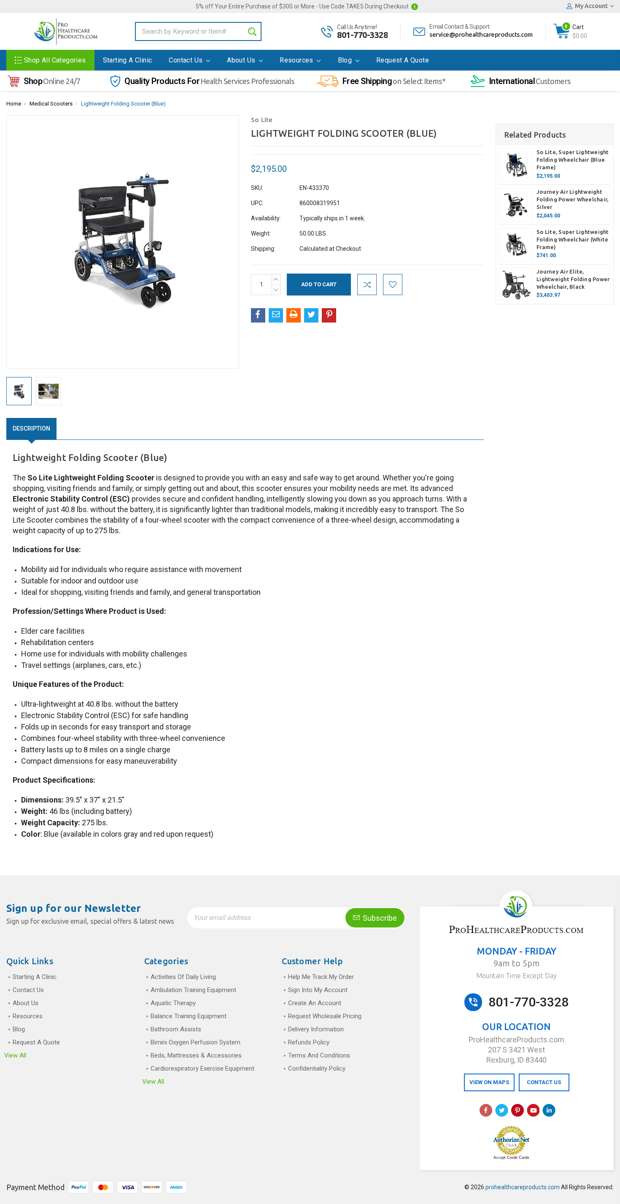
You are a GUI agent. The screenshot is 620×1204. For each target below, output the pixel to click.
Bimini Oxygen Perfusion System (195, 1042)
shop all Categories (55, 60)
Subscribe (379, 918)
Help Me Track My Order (321, 977)
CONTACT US (544, 1082)
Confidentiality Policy (316, 1068)
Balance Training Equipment (188, 1016)
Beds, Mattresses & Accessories (196, 1055)
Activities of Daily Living (183, 977)
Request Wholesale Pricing (324, 1016)
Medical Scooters (51, 103)
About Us (242, 60)
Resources (297, 60)
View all (15, 1055)
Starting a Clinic (127, 60)
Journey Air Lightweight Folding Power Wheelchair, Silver (572, 199)
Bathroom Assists (176, 1029)
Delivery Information (316, 1029)
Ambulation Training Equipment (193, 990)
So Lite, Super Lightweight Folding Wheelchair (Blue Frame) (572, 159)
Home (13, 103)
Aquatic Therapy (173, 1003)
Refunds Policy (308, 1042)
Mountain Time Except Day (516, 975)
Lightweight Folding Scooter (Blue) (123, 103)
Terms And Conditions (319, 1055)
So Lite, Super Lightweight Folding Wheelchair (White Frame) (572, 239)
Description (31, 428)
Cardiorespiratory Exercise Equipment (202, 1068)
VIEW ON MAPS (489, 1082)
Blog (346, 60)
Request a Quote (402, 60)
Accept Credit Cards (511, 1157)
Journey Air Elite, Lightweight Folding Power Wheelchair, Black (572, 279)
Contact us (186, 60)
